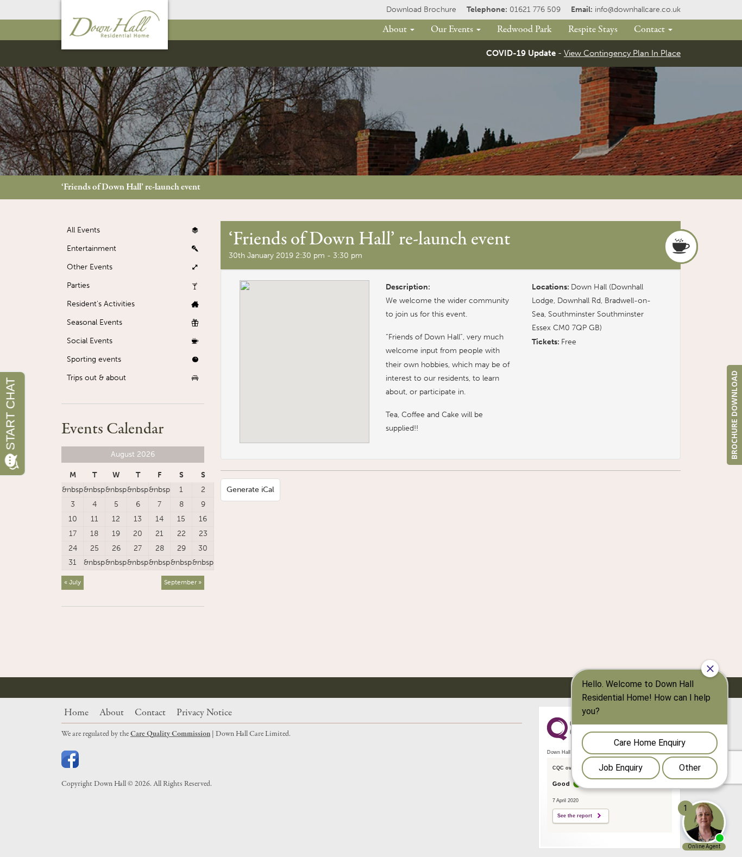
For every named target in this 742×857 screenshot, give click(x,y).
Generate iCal (250, 489)
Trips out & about (96, 377)
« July (72, 582)
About (395, 29)
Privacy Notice (204, 713)
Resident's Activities (101, 303)
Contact (650, 29)
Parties (78, 285)
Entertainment (91, 248)
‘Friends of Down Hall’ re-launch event (130, 187)
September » (183, 582)
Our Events (453, 29)
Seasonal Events (94, 322)
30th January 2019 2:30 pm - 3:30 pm (295, 255)
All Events (83, 230)
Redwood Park (524, 29)
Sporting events (94, 359)
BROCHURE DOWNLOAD (734, 414)
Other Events (89, 267)
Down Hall (589, 287)
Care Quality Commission (170, 734)
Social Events (89, 340)
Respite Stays (593, 29)
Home (76, 713)
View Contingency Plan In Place (622, 53)
